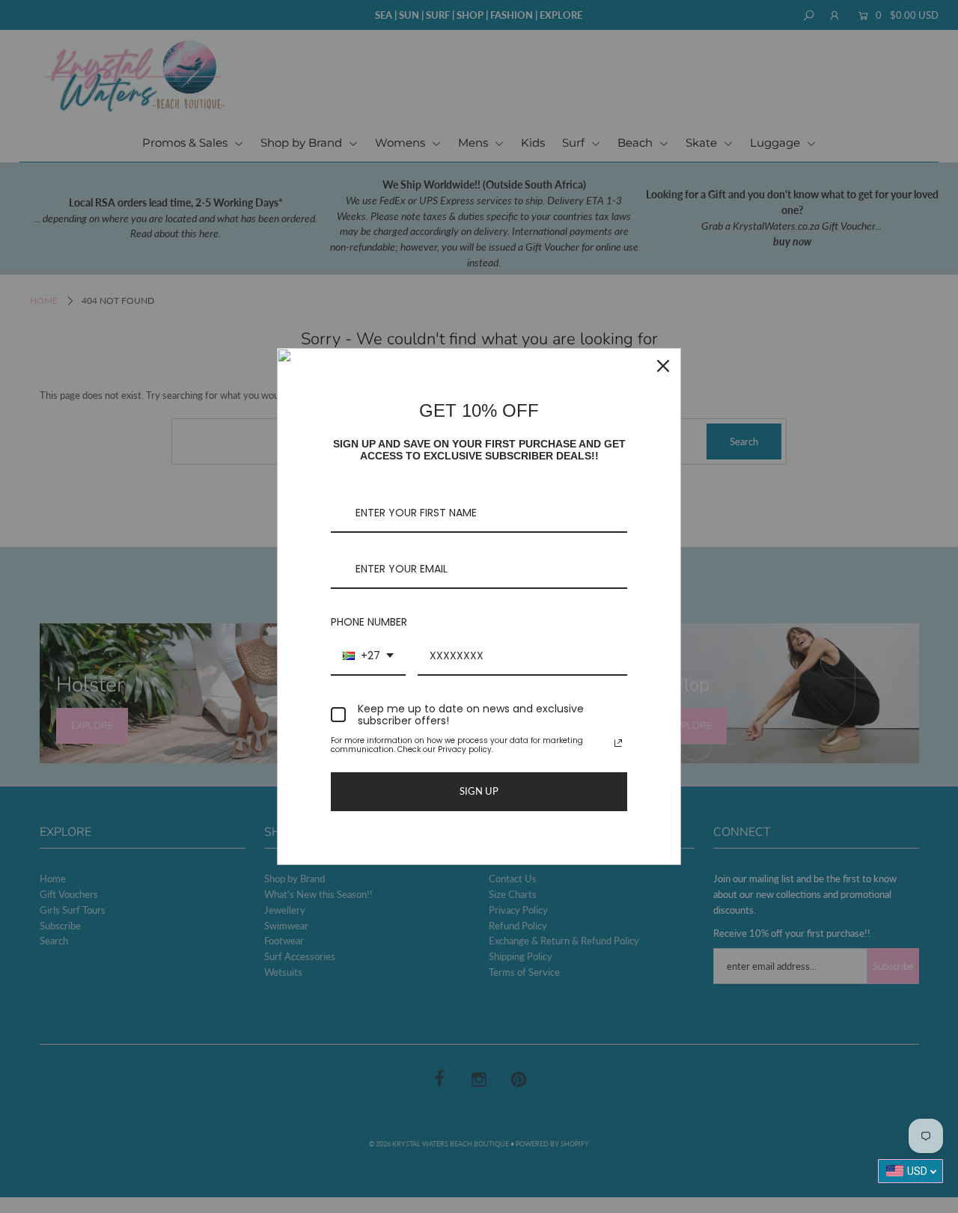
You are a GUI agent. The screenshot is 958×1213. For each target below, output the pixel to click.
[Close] (663, 366)
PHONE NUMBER (369, 621)
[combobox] (368, 657)
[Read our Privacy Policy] (618, 743)
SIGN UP (479, 791)
